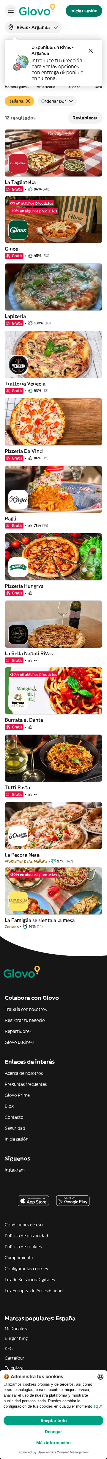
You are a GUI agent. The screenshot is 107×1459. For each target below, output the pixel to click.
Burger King (16, 1338)
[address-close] (91, 51)
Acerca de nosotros (24, 1073)
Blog (9, 1106)
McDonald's (16, 1328)
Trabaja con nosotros (26, 1009)
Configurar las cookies (26, 1268)
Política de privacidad (26, 1235)
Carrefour (14, 1358)
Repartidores (18, 1031)
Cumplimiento (19, 1257)
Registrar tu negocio (25, 1020)
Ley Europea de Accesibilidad (34, 1290)
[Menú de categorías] (11, 11)
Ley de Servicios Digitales (30, 1279)
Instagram (15, 1170)
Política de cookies (23, 1246)
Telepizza (14, 1367)
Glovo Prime (17, 1095)
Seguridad (15, 1128)
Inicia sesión (16, 1139)
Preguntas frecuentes (26, 1084)
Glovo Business (19, 1042)
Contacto (14, 1117)
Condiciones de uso (24, 1224)
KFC (9, 1348)
